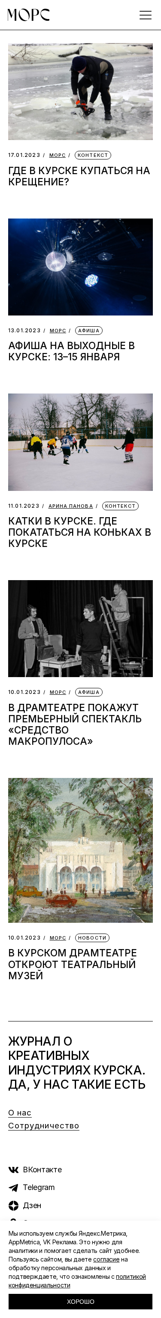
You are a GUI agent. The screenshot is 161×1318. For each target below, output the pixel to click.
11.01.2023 (23, 505)
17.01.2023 (24, 155)
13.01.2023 (24, 330)
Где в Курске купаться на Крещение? (79, 176)
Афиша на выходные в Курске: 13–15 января (71, 351)
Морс (57, 155)
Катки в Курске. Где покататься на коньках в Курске (79, 532)
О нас (20, 1113)
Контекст (93, 155)
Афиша (89, 331)
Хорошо (80, 1301)
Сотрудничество (43, 1126)
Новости (92, 938)
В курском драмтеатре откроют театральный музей (72, 964)
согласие (106, 1259)
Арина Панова (71, 506)
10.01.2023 (24, 692)
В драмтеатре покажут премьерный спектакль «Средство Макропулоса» (75, 724)
